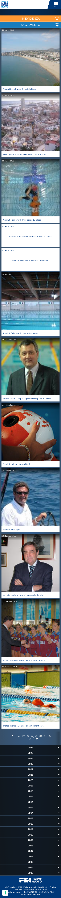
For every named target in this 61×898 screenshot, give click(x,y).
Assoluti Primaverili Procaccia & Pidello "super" (30, 236)
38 (30, 738)
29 (19, 735)
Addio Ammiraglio (11, 529)
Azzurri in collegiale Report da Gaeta (19, 89)
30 (23, 735)
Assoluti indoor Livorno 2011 (16, 464)
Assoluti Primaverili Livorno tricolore (20, 333)
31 (28, 735)
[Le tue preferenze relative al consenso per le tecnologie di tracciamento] (5, 893)
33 (36, 735)
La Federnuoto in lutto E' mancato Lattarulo (23, 595)
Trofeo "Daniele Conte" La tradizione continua (24, 660)
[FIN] (26, 4)
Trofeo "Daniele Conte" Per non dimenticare (23, 725)
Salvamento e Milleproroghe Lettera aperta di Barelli (27, 398)
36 (50, 735)
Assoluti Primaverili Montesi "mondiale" (30, 260)
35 (45, 735)
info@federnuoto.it (13, 892)
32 (32, 735)
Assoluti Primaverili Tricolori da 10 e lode (22, 219)
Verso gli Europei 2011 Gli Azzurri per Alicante (24, 154)
